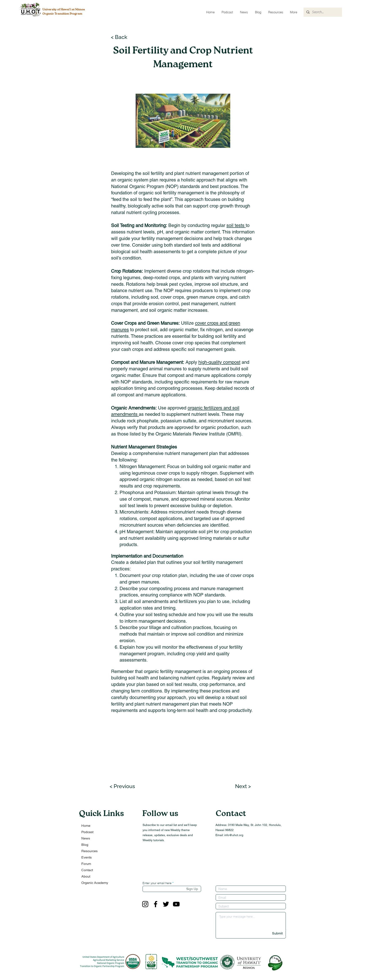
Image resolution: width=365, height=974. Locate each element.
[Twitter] (166, 904)
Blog (84, 845)
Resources (89, 851)
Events (86, 857)
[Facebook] (155, 904)
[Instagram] (145, 904)
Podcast (87, 832)
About (85, 876)
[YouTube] (176, 904)
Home (85, 826)
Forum (86, 864)
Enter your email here (157, 883)
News (85, 838)
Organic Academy (94, 883)
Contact (87, 870)
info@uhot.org (233, 835)
